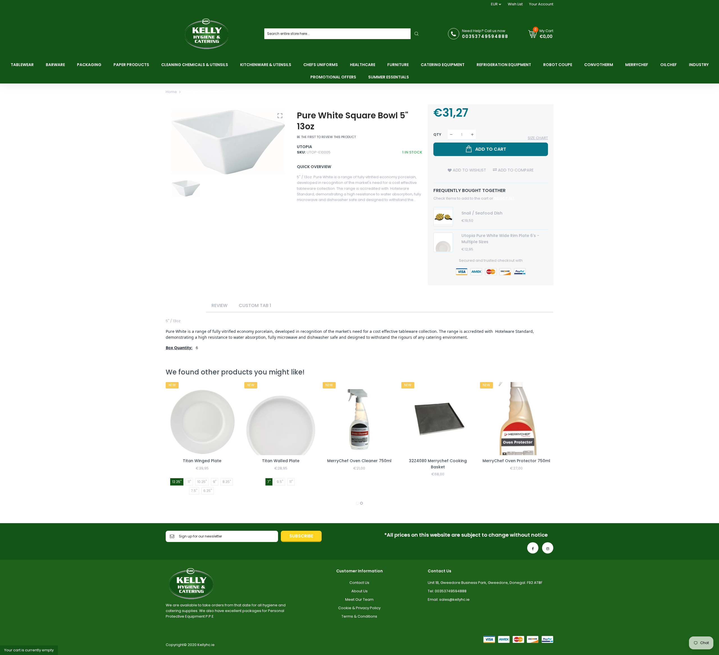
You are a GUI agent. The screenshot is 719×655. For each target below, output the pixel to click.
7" (268, 481)
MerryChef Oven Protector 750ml (516, 461)
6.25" (207, 490)
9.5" (280, 481)
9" (214, 481)
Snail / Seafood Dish (481, 213)
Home (171, 91)
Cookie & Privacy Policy (359, 608)
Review (219, 305)
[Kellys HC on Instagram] (547, 548)
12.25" (176, 481)
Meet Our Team (359, 599)
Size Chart (538, 138)
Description (185, 305)
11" (189, 481)
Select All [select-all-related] (504, 198)
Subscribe (301, 536)
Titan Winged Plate (202, 461)
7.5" (194, 490)
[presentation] (177, 444)
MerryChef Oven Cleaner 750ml (359, 461)
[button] (357, 503)
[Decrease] (451, 134)
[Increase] (472, 134)
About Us (359, 591)
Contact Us (359, 582)
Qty (437, 134)
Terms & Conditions (359, 616)
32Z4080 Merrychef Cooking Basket (438, 464)
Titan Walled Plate (280, 461)
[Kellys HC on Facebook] (532, 548)
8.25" (226, 481)
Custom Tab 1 (255, 305)
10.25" (202, 481)
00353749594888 (485, 36)
